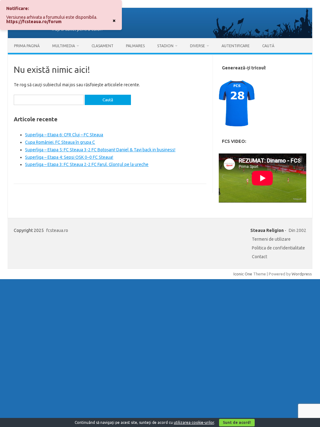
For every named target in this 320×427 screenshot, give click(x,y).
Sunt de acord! (237, 422)
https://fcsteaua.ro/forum (34, 21)
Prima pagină (27, 46)
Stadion (165, 46)
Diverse (197, 46)
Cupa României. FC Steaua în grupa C (60, 142)
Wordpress (302, 274)
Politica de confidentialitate (278, 247)
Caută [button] (268, 46)
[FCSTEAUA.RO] (160, 36)
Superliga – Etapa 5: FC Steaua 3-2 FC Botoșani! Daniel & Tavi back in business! (100, 149)
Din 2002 (297, 230)
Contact (259, 256)
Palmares (135, 46)
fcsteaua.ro (57, 230)
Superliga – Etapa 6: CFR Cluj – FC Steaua (64, 134)
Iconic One (242, 274)
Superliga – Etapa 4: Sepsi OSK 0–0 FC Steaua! (69, 157)
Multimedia (63, 46)
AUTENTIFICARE (236, 46)
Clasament (102, 46)
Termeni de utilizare (271, 239)
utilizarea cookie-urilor (194, 422)
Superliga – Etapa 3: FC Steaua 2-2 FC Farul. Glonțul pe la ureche (86, 164)
